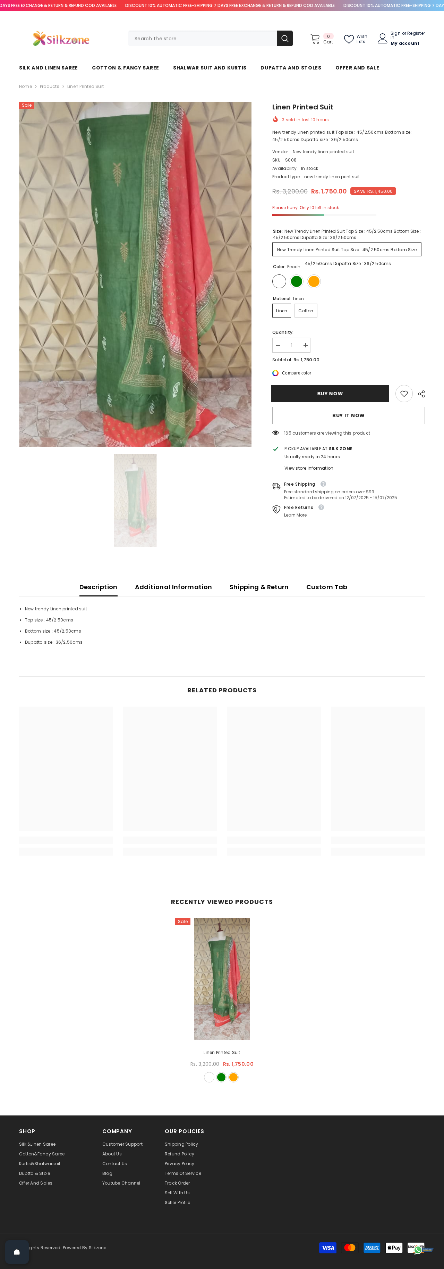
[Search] (210, 38)
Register (416, 33)
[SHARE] (419, 394)
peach (209, 1077)
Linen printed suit (222, 1052)
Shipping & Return (259, 587)
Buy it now (348, 415)
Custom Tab (327, 587)
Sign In (396, 35)
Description (98, 587)
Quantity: (282, 332)
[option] (135, 274)
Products (49, 86)
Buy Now (331, 393)
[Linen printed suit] (222, 979)
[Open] (17, 1252)
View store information (308, 468)
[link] (404, 393)
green (221, 1077)
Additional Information (173, 587)
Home (25, 86)
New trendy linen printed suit (323, 152)
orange (233, 1077)
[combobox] (202, 38)
